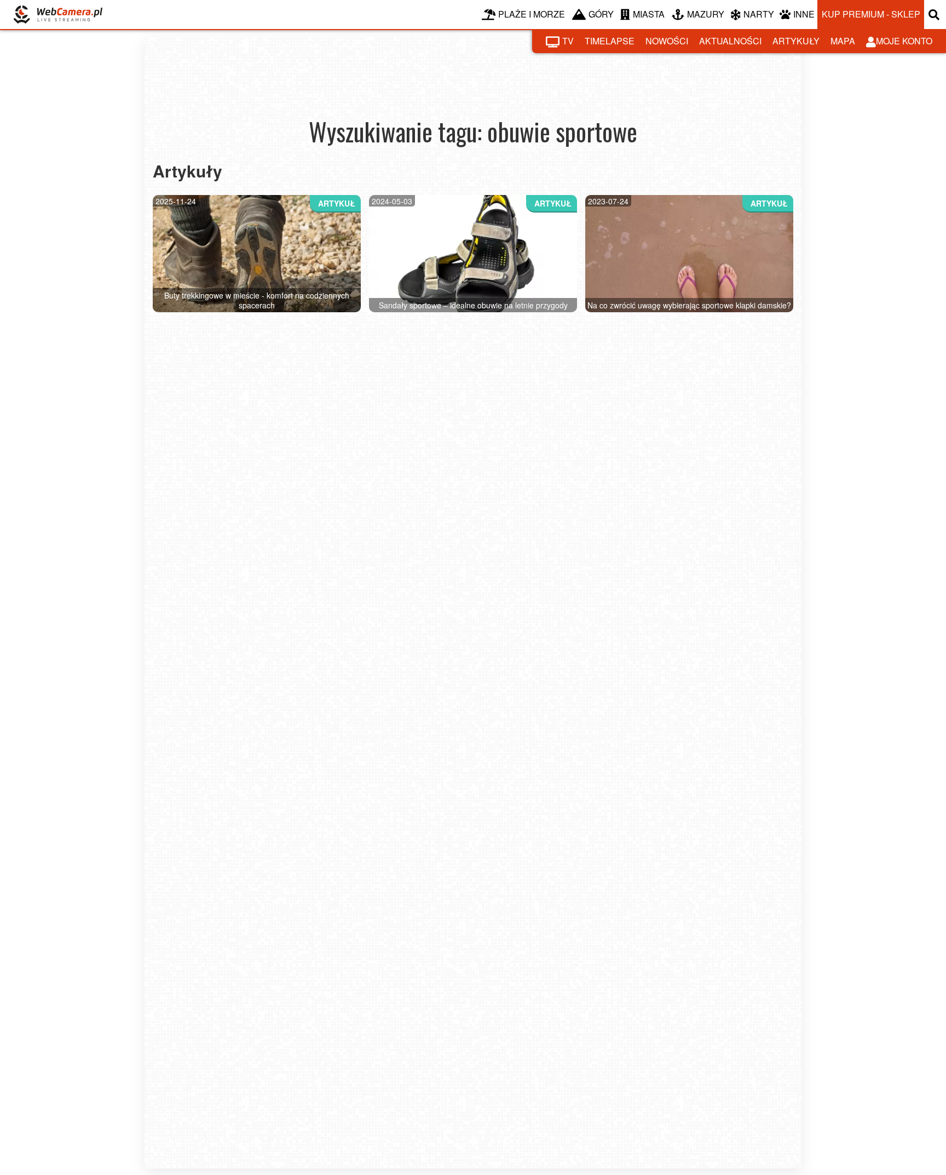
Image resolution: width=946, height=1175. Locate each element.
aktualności (730, 41)
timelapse (609, 41)
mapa (842, 41)
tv (568, 41)
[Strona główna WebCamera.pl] (58, 14)
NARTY (758, 14)
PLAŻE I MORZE (531, 14)
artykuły (796, 41)
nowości (666, 41)
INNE (804, 14)
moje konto (904, 41)
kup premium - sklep (871, 14)
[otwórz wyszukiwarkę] (935, 14)
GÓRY (601, 14)
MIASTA (649, 14)
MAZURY (705, 14)
